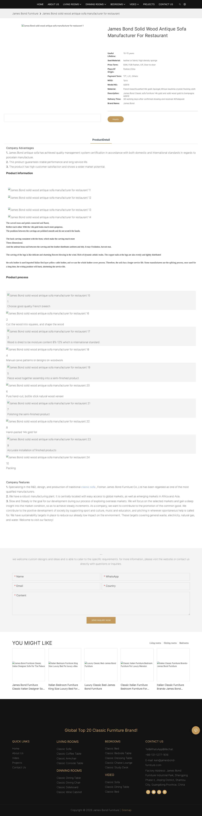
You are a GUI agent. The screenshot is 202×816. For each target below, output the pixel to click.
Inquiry (116, 119)
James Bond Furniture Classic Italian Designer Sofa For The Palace (28, 687)
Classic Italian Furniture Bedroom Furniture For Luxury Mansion (134, 687)
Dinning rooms (170, 643)
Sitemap (126, 810)
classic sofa (88, 487)
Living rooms (155, 643)
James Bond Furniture (25, 13)
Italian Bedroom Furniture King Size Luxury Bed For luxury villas (63, 687)
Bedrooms (184, 643)
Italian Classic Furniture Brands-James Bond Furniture (170, 687)
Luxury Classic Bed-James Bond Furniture (100, 686)
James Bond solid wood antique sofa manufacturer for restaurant (81, 13)
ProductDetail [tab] (101, 139)
